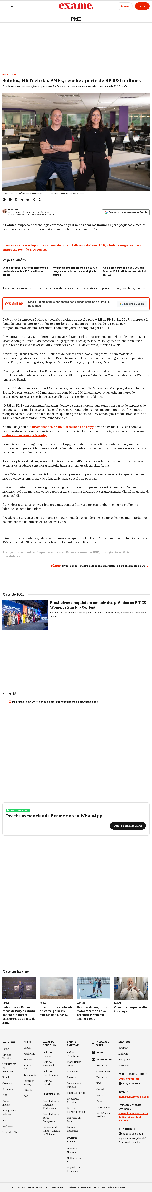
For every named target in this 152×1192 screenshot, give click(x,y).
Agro (99, 1101)
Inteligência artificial (115, 552)
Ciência (28, 1090)
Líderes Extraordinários (76, 1110)
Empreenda (103, 1107)
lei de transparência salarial (109, 1187)
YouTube (123, 1047)
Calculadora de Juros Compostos (51, 1118)
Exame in (101, 1065)
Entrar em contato (128, 1078)
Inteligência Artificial (9, 1112)
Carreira (7, 1083)
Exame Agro (27, 1067)
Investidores (11, 556)
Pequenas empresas (51, 552)
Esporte (28, 1059)
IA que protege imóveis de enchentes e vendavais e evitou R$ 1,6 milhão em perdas (25, 271)
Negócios (7, 1126)
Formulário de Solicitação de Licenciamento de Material (133, 1117)
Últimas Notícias (7, 1056)
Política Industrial (72, 1129)
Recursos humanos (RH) (82, 552)
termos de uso (35, 1187)
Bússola (71, 1077)
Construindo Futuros (74, 1085)
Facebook (123, 1065)
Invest (5, 1120)
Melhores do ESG (74, 1160)
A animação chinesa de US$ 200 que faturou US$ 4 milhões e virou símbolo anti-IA (125, 271)
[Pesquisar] (12, 6)
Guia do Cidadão (47, 1054)
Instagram (124, 1059)
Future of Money (29, 1082)
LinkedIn (123, 1053)
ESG (4, 1095)
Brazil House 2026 (74, 1063)
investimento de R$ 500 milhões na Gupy (63, 427)
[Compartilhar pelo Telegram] (22, 200)
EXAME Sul (73, 1071)
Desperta (101, 1077)
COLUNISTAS (9, 1131)
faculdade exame (102, 1043)
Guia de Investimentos (51, 1073)
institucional (18, 1187)
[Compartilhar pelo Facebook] (10, 200)
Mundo (27, 1041)
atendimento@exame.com (133, 1096)
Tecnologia (30, 1075)
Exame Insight (6, 1103)
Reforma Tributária (73, 1054)
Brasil (5, 1077)
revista (101, 1052)
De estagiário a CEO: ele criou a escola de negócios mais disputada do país (55, 701)
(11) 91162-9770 (133, 1083)
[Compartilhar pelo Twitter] (28, 200)
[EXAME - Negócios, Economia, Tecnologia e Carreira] (76, 6)
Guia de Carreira (47, 1082)
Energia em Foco (76, 1092)
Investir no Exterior (73, 1100)
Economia (8, 1089)
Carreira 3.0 (103, 1071)
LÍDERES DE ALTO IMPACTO (9, 1068)
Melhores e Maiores (73, 1150)
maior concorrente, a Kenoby (24, 435)
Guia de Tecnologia (49, 1063)
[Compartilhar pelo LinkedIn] (16, 200)
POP (26, 1096)
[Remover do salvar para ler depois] (40, 200)
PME (76, 19)
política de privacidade (80, 1187)
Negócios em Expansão (74, 1169)
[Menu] (4, 6)
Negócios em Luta (74, 1119)
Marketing (29, 1053)
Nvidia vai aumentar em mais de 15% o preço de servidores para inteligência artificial (75, 271)
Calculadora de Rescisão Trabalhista (51, 1105)
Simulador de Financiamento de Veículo (51, 1131)
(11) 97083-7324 (133, 1133)
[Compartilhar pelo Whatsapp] (4, 200)
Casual (27, 1047)
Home (5, 74)
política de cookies (55, 1187)
